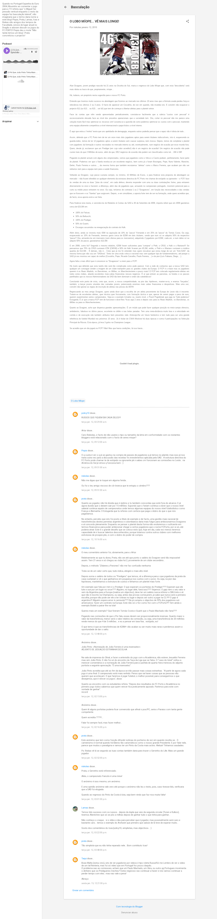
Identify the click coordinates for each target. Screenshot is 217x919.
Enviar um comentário (83, 890)
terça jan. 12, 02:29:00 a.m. (94, 422)
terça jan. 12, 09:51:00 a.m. (94, 467)
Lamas (84, 807)
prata (84, 498)
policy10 (85, 413)
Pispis (84, 450)
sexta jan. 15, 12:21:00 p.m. (94, 883)
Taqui (84, 858)
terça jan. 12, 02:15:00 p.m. (94, 696)
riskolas (85, 476)
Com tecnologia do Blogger (129, 906)
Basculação (80, 7)
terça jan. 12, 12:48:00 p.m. (94, 634)
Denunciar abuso (129, 912)
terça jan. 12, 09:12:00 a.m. (94, 442)
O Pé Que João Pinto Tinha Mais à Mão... (16, 114)
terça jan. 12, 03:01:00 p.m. (94, 799)
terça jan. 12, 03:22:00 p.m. (94, 832)
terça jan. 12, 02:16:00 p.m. (94, 727)
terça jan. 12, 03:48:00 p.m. (94, 850)
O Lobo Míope (78, 401)
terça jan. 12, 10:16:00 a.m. (94, 539)
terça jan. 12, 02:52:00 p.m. (94, 758)
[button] (187, 21)
